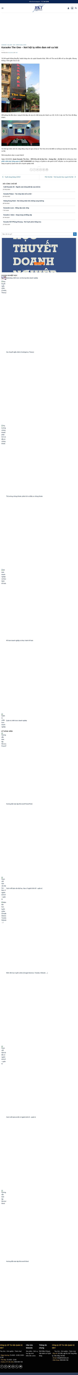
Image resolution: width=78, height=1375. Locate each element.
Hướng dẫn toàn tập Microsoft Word (17, 1261)
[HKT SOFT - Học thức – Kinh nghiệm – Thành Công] (39, 8)
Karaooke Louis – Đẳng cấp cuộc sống (16, 208)
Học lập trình (30, 1353)
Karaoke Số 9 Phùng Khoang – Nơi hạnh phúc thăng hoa (22, 222)
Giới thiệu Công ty (44, 1351)
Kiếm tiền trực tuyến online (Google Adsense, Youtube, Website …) (27, 973)
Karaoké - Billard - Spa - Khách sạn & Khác (13, 44)
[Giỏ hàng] (72, 8)
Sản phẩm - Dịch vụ (32, 1351)
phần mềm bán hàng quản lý (10, 161)
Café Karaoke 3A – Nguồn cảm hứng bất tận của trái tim (21, 187)
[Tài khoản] (68, 8)
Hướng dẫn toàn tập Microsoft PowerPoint (19, 804)
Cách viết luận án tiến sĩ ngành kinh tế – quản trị (21, 1117)
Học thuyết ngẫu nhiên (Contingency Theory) (20, 352)
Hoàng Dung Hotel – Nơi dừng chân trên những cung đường (23, 201)
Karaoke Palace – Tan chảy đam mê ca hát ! (17, 194)
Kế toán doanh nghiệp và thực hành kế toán (19, 640)
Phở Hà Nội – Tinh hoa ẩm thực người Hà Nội (59, 177)
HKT (17, 52)
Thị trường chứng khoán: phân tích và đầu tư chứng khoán (24, 496)
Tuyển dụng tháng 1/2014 (12, 177)
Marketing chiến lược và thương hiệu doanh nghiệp (22, 278)
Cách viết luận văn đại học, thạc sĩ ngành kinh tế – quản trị (24, 888)
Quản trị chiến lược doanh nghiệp (16, 720)
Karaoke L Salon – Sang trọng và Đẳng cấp (17, 215)
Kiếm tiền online (31, 1355)
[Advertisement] (39, 27)
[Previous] (5, 255)
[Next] (72, 255)
